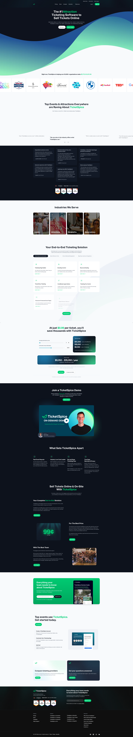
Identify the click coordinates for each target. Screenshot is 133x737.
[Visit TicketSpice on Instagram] (96, 734)
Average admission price (44, 340)
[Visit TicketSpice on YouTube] (99, 734)
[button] (51, 4)
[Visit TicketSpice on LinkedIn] (93, 734)
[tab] (40, 256)
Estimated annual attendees (45, 345)
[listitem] (67, 127)
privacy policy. (49, 599)
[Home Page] (37, 4)
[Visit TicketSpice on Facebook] (90, 734)
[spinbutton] (68, 343)
